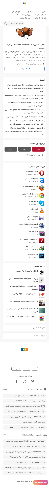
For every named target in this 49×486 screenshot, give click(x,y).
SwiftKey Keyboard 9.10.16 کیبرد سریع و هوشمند (24, 287)
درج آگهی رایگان (39, 335)
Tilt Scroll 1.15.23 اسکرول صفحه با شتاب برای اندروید (25, 117)
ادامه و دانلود (24, 69)
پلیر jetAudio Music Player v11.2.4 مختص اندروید (23, 280)
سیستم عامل (32, 11)
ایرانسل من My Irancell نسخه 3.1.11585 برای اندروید (27, 427)
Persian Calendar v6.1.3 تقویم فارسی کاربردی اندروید (22, 310)
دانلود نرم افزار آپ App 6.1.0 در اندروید (25, 294)
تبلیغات (26, 369)
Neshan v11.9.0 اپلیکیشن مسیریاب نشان (24, 301)
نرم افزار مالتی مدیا (23, 15)
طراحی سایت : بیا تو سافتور (25, 481)
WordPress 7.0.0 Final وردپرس (27, 271)
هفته (38, 149)
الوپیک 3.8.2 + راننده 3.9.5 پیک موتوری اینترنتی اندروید (26, 411)
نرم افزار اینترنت (40, 15)
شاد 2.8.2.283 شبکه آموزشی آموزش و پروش (30, 395)
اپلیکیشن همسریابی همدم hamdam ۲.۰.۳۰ (30, 401)
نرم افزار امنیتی (25, 18)
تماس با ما (16, 369)
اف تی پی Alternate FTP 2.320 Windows (31, 462)
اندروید (43, 11)
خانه (35, 369)
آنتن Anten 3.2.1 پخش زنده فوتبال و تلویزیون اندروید (27, 417)
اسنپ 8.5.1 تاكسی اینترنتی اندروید (34, 422)
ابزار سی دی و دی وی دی (35, 64)
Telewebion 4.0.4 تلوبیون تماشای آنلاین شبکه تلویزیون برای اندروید (24, 452)
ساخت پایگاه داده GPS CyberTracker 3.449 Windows (26, 473)
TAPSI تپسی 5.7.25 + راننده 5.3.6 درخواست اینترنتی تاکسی (25, 406)
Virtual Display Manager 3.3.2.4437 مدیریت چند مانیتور (25, 441)
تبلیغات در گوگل (39, 328)
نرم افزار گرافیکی (40, 18)
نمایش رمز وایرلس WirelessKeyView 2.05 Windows (27, 457)
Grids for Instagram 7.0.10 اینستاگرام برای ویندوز (28, 446)
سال (10, 149)
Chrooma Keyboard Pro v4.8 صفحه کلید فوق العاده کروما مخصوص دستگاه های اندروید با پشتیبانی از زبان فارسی (25, 88)
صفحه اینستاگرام (40, 482)
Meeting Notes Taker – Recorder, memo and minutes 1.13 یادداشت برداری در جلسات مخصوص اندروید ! (24, 131)
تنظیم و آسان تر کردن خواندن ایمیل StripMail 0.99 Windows (25, 467)
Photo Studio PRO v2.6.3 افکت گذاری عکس (22, 316)
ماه (24, 149)
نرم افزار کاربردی (17, 11)
